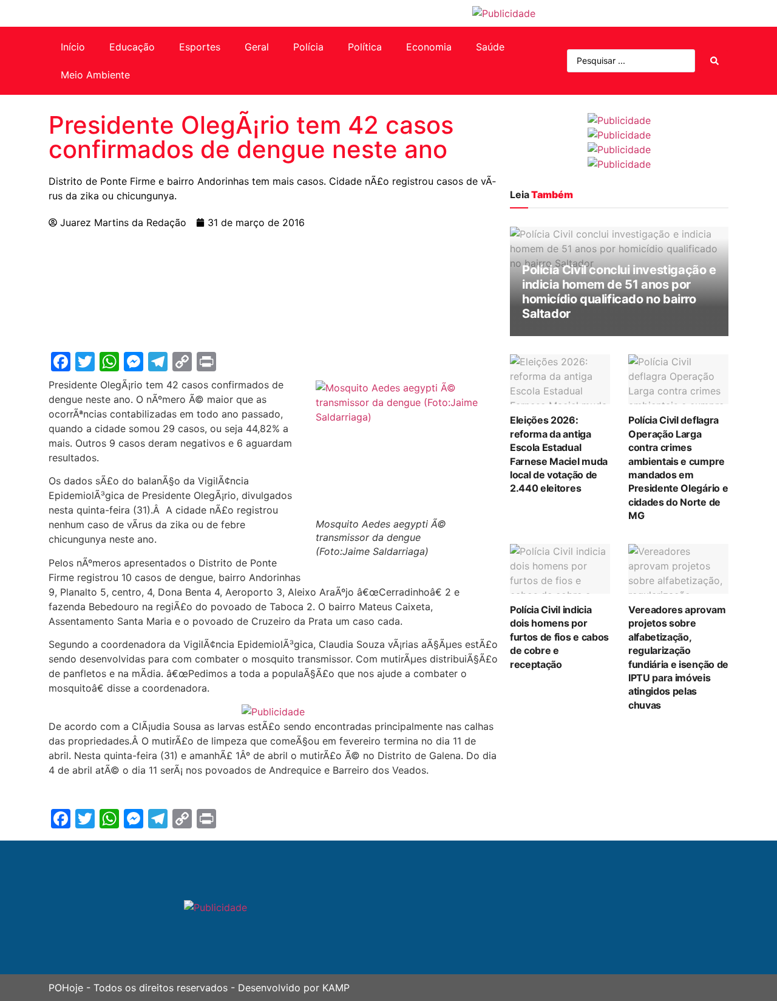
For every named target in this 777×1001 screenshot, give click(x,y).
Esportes (199, 47)
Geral (257, 47)
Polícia (308, 47)
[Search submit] (714, 60)
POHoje (66, 988)
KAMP (336, 988)
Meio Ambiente (95, 75)
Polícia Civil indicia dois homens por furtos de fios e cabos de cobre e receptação (559, 637)
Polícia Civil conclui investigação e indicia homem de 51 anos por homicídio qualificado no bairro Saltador (619, 292)
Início (73, 47)
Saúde (490, 47)
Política (365, 47)
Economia (429, 47)
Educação (132, 47)
